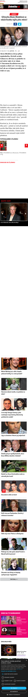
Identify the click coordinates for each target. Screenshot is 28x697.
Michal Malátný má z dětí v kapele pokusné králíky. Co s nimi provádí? (11, 373)
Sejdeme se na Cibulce (21, 619)
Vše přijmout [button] (14, 688)
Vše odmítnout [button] (14, 691)
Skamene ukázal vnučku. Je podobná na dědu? (13, 393)
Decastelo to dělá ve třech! (9, 495)
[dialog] (14, 678)
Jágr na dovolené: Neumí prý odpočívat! (13, 435)
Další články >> (14, 579)
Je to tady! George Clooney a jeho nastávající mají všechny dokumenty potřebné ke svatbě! (12, 415)
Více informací (19, 669)
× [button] (26, 660)
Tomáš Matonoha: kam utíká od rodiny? (10, 222)
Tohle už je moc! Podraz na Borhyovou (12, 533)
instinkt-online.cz (21, 654)
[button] (14, 671)
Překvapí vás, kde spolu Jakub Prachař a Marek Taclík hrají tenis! (13, 553)
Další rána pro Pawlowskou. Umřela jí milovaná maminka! (12, 514)
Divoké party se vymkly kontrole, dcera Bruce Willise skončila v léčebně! (12, 455)
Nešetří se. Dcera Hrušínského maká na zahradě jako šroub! (12, 475)
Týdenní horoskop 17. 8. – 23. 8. (21, 652)
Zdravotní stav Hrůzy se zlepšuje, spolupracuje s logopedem (10, 574)
